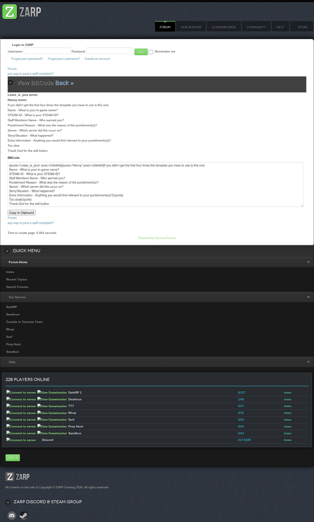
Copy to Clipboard (21, 212)
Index (10, 272)
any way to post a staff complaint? (31, 73)
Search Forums (17, 287)
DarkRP (11, 307)
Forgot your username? (64, 58)
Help (280, 27)
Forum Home (18, 262)
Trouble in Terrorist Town (24, 322)
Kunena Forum (165, 238)
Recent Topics (16, 279)
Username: (15, 51)
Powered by (146, 238)
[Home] (21, 10)
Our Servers (191, 27)
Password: (79, 51)
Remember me (165, 51)
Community (256, 27)
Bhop (10, 329)
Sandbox (12, 351)
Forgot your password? (27, 58)
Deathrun (13, 314)
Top (10, 457)
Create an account (97, 58)
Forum (165, 27)
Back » (64, 82)
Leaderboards (223, 27)
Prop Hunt (13, 344)
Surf (9, 336)
